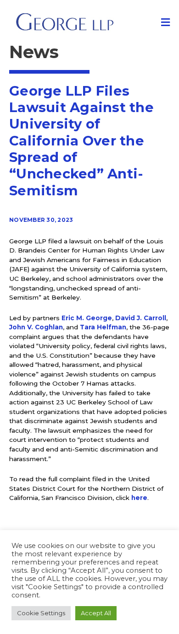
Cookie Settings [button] (41, 613)
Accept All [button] (96, 613)
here (139, 497)
